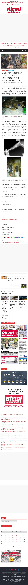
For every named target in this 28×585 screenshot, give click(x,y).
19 (9, 539)
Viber (20, 116)
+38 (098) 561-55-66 (15, 581)
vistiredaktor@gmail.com (15, 583)
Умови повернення (16, 571)
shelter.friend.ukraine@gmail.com (9, 219)
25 (5, 541)
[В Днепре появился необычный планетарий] (23, 296)
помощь (11, 84)
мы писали (6, 87)
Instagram (16, 242)
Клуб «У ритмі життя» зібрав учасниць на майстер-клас (13, 439)
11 (5, 537)
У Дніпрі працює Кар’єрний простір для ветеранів (11, 434)
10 (1, 537)
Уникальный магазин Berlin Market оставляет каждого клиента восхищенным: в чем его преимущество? (4, 309)
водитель (13, 82)
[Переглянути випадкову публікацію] (25, 50)
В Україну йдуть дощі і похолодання (14, 285)
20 (12, 539)
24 (1, 541)
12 (9, 537)
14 (16, 537)
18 (5, 539)
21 (16, 539)
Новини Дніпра (11, 70)
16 (24, 537)
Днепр (19, 82)
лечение (3, 84)
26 (9, 541)
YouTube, (19, 240)
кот (21, 82)
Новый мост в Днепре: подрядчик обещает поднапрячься (14, 305)
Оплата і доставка (6, 571)
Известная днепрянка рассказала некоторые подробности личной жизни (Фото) (16, 278)
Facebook (10, 242)
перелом (7, 84)
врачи (16, 82)
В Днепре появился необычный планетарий (22, 304)
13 (12, 537)
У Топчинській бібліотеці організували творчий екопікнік (13, 436)
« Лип (13, 546)
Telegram (15, 116)
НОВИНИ (4, 70)
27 (12, 541)
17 (1, 539)
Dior (9, 82)
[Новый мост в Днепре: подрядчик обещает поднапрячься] (14, 296)
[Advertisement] (14, 28)
